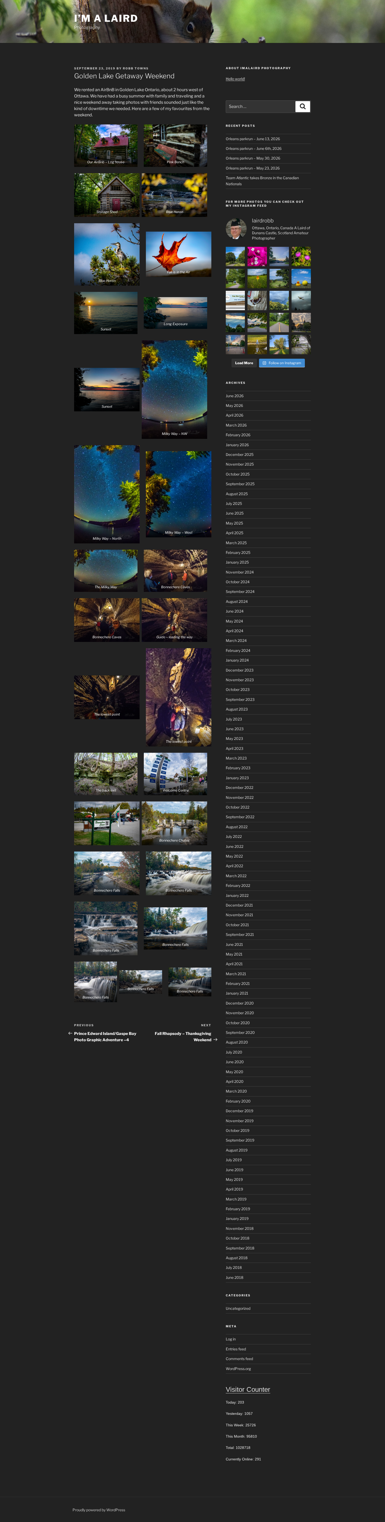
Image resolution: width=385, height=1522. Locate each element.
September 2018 (240, 1248)
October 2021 (237, 925)
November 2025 (240, 464)
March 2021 (236, 974)
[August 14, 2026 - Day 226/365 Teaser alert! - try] (235, 300)
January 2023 (237, 778)
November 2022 (240, 797)
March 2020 (236, 1091)
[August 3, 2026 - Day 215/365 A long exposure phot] (301, 344)
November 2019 (240, 1121)
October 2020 (238, 1023)
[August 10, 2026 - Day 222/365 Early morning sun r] (235, 322)
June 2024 (235, 611)
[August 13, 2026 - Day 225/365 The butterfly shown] (257, 300)
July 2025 (234, 503)
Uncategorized (238, 1308)
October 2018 (237, 1238)
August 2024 (237, 601)
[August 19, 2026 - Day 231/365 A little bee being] (301, 256)
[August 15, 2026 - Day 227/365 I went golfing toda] (301, 278)
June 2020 (235, 1062)
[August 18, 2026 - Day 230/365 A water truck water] (235, 278)
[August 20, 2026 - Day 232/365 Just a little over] (279, 256)
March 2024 (236, 640)
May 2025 (234, 523)
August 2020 (237, 1042)
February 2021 (238, 983)
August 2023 (237, 709)
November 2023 (240, 680)
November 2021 (239, 915)
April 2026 (234, 415)
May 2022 (234, 856)
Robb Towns (136, 68)
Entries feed (236, 1349)
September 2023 (240, 699)
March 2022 (236, 876)
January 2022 (237, 895)
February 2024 (238, 650)
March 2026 (236, 425)
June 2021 (234, 944)
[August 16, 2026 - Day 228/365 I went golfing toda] (279, 278)
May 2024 (234, 621)
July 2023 (234, 719)
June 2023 (235, 729)
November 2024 (240, 572)
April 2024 (234, 631)
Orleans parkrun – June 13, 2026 (253, 139)
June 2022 (234, 846)
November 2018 (240, 1228)
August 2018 (237, 1258)
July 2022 (234, 836)
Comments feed (239, 1358)
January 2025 (237, 562)
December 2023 (240, 670)
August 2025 (237, 494)
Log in (231, 1339)
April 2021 (234, 964)
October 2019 (237, 1130)
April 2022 (234, 866)
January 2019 (237, 1218)
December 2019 (239, 1111)
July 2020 (234, 1052)
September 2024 (240, 591)
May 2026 (234, 405)
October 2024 (238, 582)
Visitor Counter (248, 1389)
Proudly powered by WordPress (99, 1510)
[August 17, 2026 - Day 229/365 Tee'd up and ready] (257, 278)
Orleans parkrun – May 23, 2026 (253, 168)
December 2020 (240, 1003)
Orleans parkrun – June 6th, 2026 (254, 148)
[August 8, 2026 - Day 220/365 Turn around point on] (279, 322)
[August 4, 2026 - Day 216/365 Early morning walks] (279, 344)
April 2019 (234, 1189)
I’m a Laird (106, 18)
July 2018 (234, 1267)
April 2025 (234, 533)
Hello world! (235, 79)
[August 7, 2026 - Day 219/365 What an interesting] (301, 322)
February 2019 (238, 1209)
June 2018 (234, 1277)
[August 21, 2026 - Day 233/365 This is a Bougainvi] (257, 256)
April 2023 (234, 748)
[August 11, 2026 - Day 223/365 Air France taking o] (301, 300)
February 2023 (238, 768)
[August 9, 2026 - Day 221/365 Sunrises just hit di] (257, 322)
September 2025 (240, 484)
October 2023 (238, 689)
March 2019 (236, 1199)
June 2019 (234, 1170)
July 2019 (234, 1160)
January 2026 (237, 445)
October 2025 (238, 474)
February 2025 (238, 552)
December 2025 (240, 454)
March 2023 (236, 758)
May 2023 (234, 738)
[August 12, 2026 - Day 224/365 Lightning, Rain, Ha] (279, 300)
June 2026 (235, 396)
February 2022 (238, 885)
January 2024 (237, 660)
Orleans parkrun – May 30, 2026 (253, 158)
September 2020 (240, 1032)
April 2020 (235, 1081)
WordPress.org (238, 1368)
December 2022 (239, 787)
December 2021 (239, 905)
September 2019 (240, 1140)
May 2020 (234, 1072)
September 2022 (240, 817)
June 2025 (235, 513)
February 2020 (238, 1101)
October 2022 (237, 807)
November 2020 (240, 1013)
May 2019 (234, 1179)
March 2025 (236, 543)
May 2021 (234, 954)
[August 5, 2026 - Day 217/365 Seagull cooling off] (257, 344)
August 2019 (237, 1150)
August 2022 (237, 827)
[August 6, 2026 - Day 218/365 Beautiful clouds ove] (235, 344)
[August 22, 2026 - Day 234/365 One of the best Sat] (235, 256)
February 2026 (238, 435)
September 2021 (240, 934)
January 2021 (237, 993)
